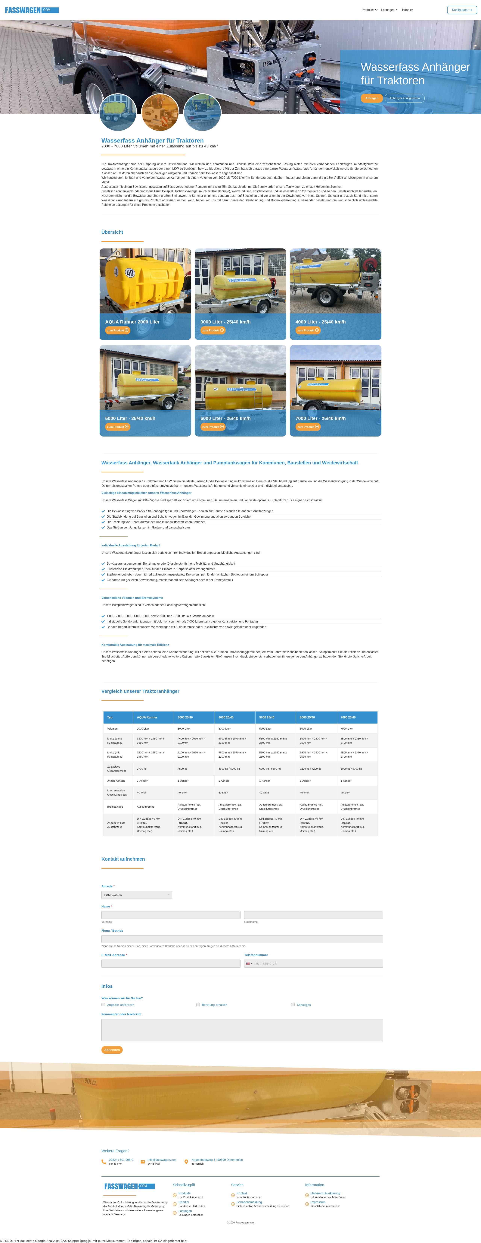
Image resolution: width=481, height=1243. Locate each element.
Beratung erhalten (214, 1005)
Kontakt (242, 1193)
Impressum (318, 1202)
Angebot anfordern (120, 1005)
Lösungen (185, 1211)
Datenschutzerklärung (325, 1193)
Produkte (184, 1193)
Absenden (112, 1050)
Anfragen (371, 98)
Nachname (251, 921)
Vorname (106, 921)
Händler (183, 1202)
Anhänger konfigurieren (405, 98)
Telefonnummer (256, 955)
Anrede (108, 886)
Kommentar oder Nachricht (121, 1014)
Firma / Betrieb (112, 930)
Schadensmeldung (249, 1202)
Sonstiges (304, 1005)
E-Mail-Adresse (114, 955)
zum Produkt (116, 330)
